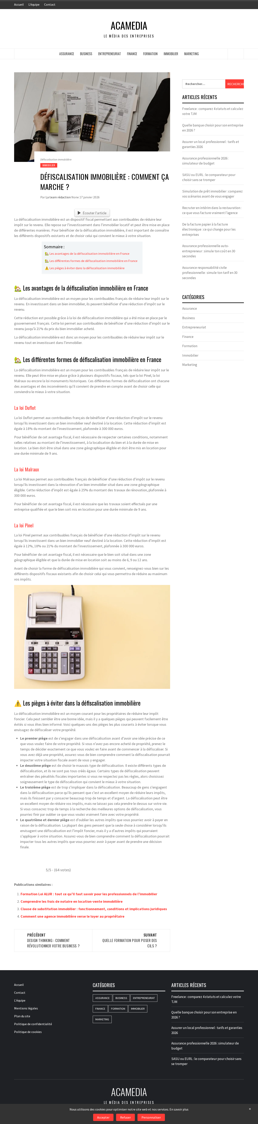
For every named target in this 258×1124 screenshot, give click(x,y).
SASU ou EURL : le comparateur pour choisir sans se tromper (208, 177)
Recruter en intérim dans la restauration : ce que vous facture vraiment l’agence (211, 210)
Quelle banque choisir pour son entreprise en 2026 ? (212, 128)
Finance (132, 53)
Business (86, 53)
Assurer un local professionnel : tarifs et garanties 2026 (210, 144)
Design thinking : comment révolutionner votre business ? (53, 940)
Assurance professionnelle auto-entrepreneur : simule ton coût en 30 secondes (208, 251)
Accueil (19, 4)
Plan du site (22, 1016)
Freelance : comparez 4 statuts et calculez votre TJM (212, 111)
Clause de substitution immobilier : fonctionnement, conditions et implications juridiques (94, 909)
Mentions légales (26, 1008)
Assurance (66, 53)
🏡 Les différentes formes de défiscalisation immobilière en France (91, 261)
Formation (150, 53)
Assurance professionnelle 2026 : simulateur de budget (205, 161)
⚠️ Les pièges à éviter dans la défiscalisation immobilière (85, 268)
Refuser (125, 1117)
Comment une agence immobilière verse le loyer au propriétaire (72, 916)
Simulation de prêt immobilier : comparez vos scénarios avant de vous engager (212, 194)
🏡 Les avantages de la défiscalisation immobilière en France (87, 254)
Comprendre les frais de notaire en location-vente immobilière (72, 901)
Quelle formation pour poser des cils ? (129, 940)
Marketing (191, 53)
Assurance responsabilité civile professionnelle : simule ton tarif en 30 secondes (209, 272)
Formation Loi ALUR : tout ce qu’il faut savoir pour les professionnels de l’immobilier (89, 894)
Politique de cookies (28, 1032)
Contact (49, 4)
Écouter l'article (94, 213)
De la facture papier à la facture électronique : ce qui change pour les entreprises (209, 229)
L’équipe (34, 4)
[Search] (236, 54)
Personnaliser (151, 1117)
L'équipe (19, 1000)
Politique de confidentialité (33, 1024)
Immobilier (171, 53)
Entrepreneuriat (109, 53)
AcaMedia (129, 25)
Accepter (103, 1117)
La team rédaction (58, 197)
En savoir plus (179, 1109)
